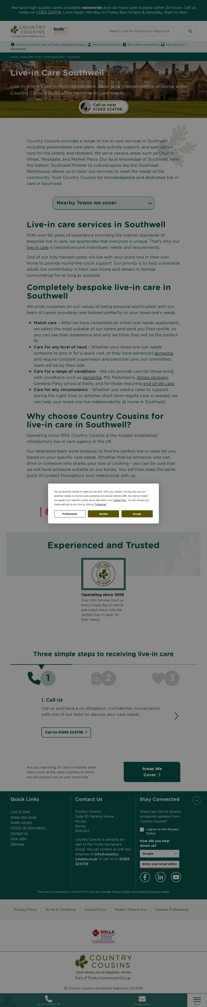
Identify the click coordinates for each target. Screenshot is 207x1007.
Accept (137, 513)
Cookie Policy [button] (119, 500)
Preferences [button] (100, 504)
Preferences (69, 513)
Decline (103, 513)
